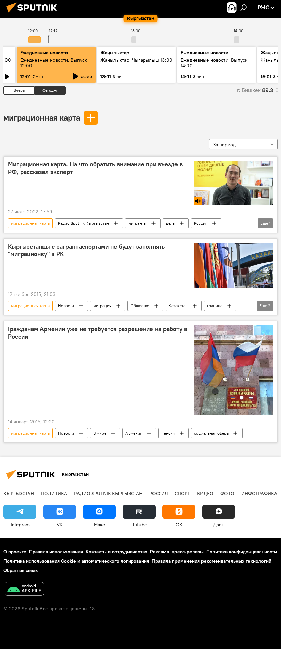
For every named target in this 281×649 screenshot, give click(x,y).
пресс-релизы (188, 552)
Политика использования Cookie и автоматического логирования (76, 561)
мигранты (137, 223)
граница (214, 305)
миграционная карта (41, 117)
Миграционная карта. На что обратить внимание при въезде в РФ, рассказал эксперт (95, 168)
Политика (54, 493)
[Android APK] (24, 589)
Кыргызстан (18, 493)
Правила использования (56, 552)
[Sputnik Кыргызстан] (33, 13)
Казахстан (178, 305)
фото (227, 493)
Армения (133, 433)
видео (205, 493)
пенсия (168, 433)
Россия (200, 223)
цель (170, 223)
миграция (102, 305)
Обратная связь (20, 570)
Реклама (159, 552)
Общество (140, 305)
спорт (182, 493)
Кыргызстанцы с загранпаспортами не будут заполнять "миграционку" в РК (86, 250)
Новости (66, 305)
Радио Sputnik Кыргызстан (83, 223)
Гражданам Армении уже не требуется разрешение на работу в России (97, 332)
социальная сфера (211, 433)
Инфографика (259, 493)
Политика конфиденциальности (241, 552)
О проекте (14, 552)
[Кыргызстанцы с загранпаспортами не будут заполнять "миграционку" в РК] (233, 265)
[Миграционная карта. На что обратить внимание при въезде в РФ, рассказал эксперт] (233, 183)
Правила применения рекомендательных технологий (211, 561)
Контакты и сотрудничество (116, 552)
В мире (99, 433)
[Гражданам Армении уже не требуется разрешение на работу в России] (233, 370)
